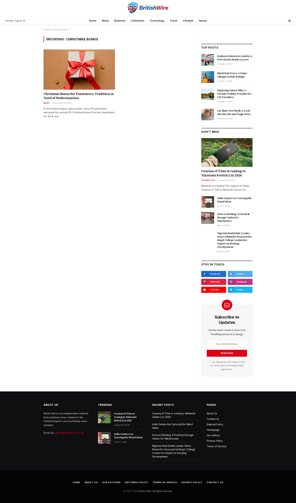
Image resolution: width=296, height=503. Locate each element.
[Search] (289, 21)
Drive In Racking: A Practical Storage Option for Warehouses (233, 217)
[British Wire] (148, 8)
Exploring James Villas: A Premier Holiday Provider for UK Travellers (234, 94)
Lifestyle (188, 20)
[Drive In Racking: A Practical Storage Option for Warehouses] (207, 218)
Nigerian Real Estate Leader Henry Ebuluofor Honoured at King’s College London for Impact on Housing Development (234, 240)
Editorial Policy (215, 424)
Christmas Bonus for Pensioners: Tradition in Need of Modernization (79, 96)
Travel (173, 20)
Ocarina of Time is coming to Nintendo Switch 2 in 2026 (223, 173)
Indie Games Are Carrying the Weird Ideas (234, 200)
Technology (157, 20)
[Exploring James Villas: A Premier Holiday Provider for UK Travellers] (207, 94)
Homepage (213, 429)
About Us (212, 413)
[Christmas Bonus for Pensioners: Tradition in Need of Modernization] (79, 69)
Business (119, 20)
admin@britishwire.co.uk (69, 432)
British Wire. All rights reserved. (155, 491)
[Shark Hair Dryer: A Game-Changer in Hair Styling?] (207, 77)
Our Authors (213, 435)
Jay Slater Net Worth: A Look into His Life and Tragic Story (234, 112)
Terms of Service (216, 446)
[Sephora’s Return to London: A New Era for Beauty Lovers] (207, 60)
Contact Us (213, 418)
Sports (203, 20)
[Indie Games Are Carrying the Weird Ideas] (207, 202)
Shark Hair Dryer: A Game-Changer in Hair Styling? (232, 75)
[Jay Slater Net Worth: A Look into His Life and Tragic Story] (207, 114)
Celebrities (137, 20)
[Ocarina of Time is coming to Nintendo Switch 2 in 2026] (226, 152)
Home (92, 20)
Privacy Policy (236, 365)
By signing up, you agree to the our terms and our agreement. (227, 366)
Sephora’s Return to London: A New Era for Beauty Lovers (234, 58)
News (105, 20)
